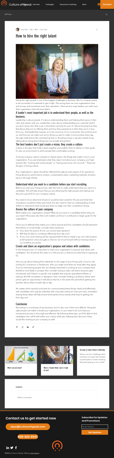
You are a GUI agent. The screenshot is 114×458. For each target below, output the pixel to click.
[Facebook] (16, 448)
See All (106, 342)
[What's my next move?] (21, 355)
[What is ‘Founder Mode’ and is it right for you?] (57, 355)
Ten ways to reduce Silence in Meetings (92, 350)
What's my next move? (14, 368)
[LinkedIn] (8, 448)
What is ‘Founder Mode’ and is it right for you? (56, 369)
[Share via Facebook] (17, 327)
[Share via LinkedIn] (28, 327)
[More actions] (97, 29)
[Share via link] (33, 327)
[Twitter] (12, 448)
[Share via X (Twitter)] (22, 327)
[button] (106, 14)
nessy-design (34, 453)
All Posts (8, 14)
